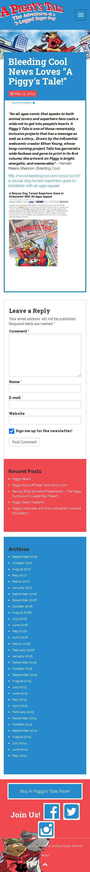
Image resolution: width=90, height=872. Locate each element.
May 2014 (19, 755)
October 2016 (22, 606)
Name (14, 382)
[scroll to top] (45, 864)
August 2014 (21, 737)
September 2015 (24, 675)
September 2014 (24, 730)
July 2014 (19, 743)
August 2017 (21, 569)
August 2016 (22, 612)
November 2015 (24, 662)
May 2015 (19, 699)
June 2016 (20, 625)
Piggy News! (21, 479)
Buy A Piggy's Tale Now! (45, 791)
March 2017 (21, 581)
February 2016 (23, 650)
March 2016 (21, 644)
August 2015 (21, 681)
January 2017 (22, 588)
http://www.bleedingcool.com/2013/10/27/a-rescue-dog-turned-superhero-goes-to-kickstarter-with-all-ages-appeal (44, 181)
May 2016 (19, 631)
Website (17, 414)
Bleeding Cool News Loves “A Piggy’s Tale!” (40, 71)
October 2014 (22, 724)
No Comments (22, 102)
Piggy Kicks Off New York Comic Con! (39, 485)
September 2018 (25, 557)
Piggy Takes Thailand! (28, 502)
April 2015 (20, 706)
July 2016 (19, 619)
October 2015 (22, 668)
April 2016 (20, 637)
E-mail (14, 398)
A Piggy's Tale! (31, 13)
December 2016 (24, 594)
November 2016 (24, 600)
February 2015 (23, 712)
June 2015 (20, 693)
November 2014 (24, 718)
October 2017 (22, 563)
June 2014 (20, 749)
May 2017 (19, 575)
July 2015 (19, 687)
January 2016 (22, 656)
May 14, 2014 (24, 94)
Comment (19, 331)
